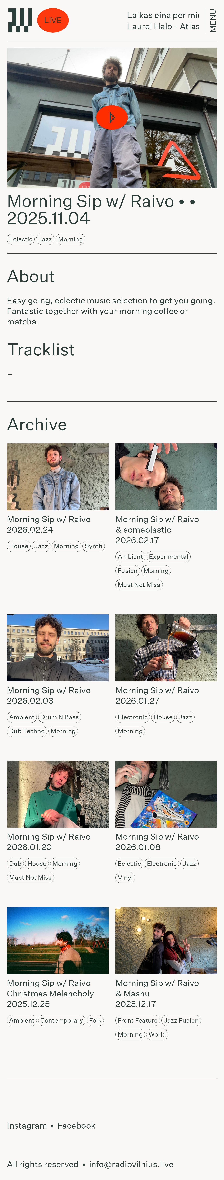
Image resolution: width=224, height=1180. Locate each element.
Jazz (45, 239)
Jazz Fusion (181, 1020)
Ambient (130, 556)
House (18, 546)
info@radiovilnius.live (131, 1164)
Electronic (133, 717)
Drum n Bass (59, 717)
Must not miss (139, 584)
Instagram (27, 1126)
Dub (15, 863)
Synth (93, 546)
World (157, 1034)
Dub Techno (27, 731)
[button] (112, 118)
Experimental (168, 556)
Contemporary (61, 1020)
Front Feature (138, 1020)
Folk (95, 1020)
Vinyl (125, 877)
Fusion (128, 570)
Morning (70, 239)
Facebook (76, 1126)
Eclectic (20, 239)
